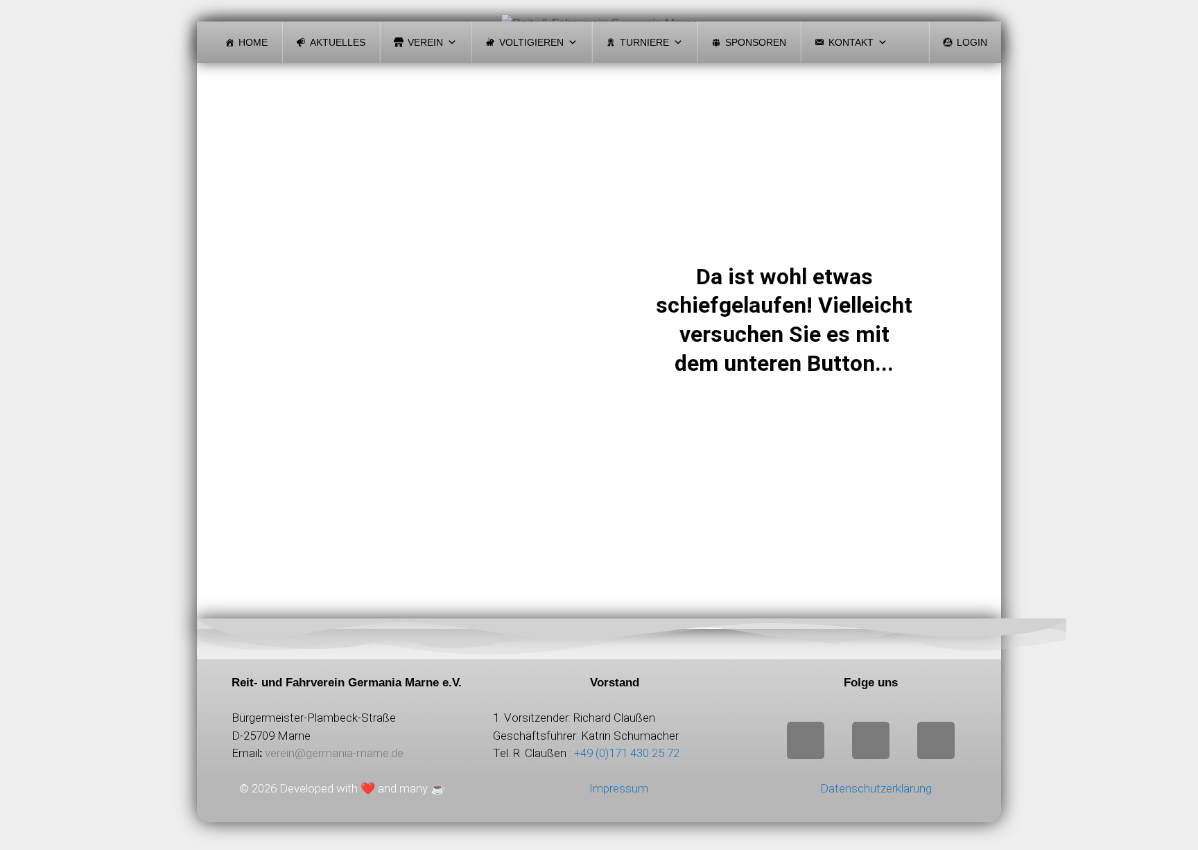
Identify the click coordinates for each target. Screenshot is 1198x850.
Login (972, 42)
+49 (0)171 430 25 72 (626, 753)
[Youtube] (936, 740)
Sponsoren (755, 42)
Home (253, 42)
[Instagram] (805, 740)
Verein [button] (425, 42)
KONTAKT (851, 42)
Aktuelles (337, 42)
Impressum (618, 788)
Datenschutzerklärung (876, 788)
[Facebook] (870, 740)
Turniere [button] (644, 42)
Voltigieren (531, 42)
